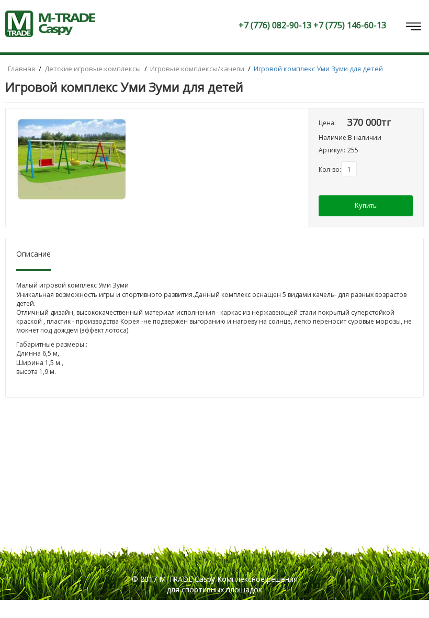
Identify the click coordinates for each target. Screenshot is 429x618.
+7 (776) (275, 25)
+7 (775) (349, 25)
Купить (366, 205)
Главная (22, 68)
